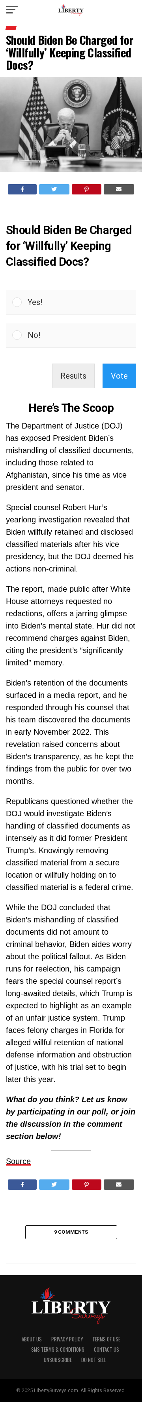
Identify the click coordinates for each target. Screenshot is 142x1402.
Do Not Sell (93, 1360)
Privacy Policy (67, 1339)
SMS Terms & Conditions (57, 1349)
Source (18, 1161)
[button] (79, 302)
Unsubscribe (58, 1360)
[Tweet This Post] (54, 189)
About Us (32, 1339)
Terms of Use (106, 1339)
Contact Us (106, 1349)
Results (73, 376)
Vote (119, 376)
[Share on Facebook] (22, 189)
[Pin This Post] (86, 189)
